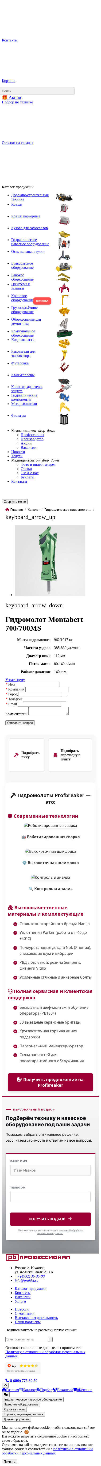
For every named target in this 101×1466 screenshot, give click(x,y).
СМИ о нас (30, 473)
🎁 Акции (11, 97)
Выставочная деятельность (36, 1318)
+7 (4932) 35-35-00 (30, 1276)
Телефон (17, 1187)
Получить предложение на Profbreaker (53, 1082)
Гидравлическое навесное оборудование (33, 1399)
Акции (26, 443)
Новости (18, 452)
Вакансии (28, 447)
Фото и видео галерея (38, 464)
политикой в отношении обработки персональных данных (47, 1451)
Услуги (17, 456)
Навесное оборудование (21, 1404)
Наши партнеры (28, 1322)
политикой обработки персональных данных (60, 1232)
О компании (25, 1313)
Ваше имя (18, 1161)
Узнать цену (15, 680)
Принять (10, 1461)
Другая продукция (16, 1419)
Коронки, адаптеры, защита (23, 1414)
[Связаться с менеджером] (6, 1394)
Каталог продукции (31, 1288)
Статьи (26, 469)
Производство (32, 439)
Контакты (19, 481)
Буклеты (27, 477)
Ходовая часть (14, 1409)
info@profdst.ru (26, 1280)
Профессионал (32, 435)
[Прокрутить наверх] (5, 1385)
